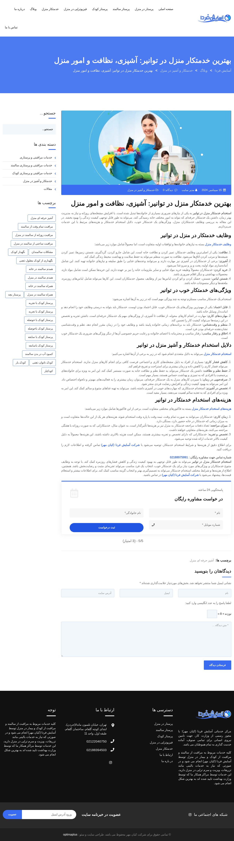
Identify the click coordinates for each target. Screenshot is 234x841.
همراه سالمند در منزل (40, 294)
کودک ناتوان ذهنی (42, 362)
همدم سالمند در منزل (40, 277)
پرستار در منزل (144, 9)
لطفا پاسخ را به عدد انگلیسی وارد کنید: (208, 603)
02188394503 (96, 750)
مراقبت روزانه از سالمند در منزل (34, 234)
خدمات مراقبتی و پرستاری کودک (32, 173)
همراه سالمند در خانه (40, 285)
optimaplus (70, 834)
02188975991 (179, 457)
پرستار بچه (14, 294)
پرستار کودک (99, 9)
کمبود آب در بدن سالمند (39, 353)
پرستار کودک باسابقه (41, 345)
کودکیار (48, 370)
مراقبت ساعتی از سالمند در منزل (33, 243)
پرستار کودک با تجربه (41, 302)
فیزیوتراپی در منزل (75, 9)
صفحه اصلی (165, 9)
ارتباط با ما (166, 754)
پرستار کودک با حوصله (40, 319)
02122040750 (96, 741)
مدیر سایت (188, 190)
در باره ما (167, 761)
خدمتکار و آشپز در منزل (141, 190)
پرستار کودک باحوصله (40, 328)
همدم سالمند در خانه (41, 268)
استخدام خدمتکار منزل (217, 353)
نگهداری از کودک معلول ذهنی (36, 260)
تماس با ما (11, 27)
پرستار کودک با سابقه (40, 336)
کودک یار (21, 362)
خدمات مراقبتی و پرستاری (36, 157)
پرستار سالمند (121, 9)
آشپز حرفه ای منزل (202, 560)
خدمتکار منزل (50, 9)
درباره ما (19, 9)
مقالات (48, 188)
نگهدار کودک (18, 251)
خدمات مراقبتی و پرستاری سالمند (31, 165)
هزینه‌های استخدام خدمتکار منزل (211, 408)
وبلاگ (33, 9)
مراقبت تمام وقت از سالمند (37, 226)
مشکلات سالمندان (42, 251)
